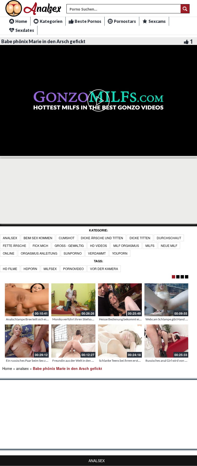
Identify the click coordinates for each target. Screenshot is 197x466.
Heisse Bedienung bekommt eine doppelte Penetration (135, 319)
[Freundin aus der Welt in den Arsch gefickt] (73, 340)
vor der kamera (104, 268)
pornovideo (73, 268)
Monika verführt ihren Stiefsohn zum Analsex (82, 319)
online (8, 253)
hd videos (98, 245)
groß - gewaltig (69, 245)
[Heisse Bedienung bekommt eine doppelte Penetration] (120, 299)
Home (7, 368)
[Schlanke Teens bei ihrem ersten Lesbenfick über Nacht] (120, 340)
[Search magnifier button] (185, 8)
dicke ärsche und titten (102, 238)
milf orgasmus (126, 245)
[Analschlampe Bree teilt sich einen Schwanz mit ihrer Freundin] (27, 299)
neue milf (169, 245)
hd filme (10, 268)
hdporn (30, 268)
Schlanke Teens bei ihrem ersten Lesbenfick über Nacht (135, 360)
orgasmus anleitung (39, 253)
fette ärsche (14, 245)
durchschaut (169, 238)
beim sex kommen (38, 238)
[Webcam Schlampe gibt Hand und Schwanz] (166, 299)
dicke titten (140, 238)
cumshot (66, 238)
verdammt (97, 253)
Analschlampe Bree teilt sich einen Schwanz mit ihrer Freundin (47, 319)
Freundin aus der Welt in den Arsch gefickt (80, 360)
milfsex (50, 268)
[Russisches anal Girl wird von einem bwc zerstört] (166, 340)
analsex (10, 238)
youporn (119, 253)
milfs (149, 245)
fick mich (40, 245)
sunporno (73, 253)
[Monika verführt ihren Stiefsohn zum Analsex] (73, 299)
